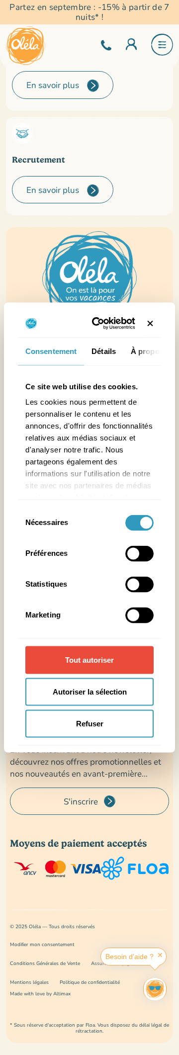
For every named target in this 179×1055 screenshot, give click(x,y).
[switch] (139, 553)
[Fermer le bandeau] (150, 323)
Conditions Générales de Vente (45, 963)
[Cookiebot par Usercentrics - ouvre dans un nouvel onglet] (101, 323)
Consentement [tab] (51, 351)
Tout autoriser (89, 659)
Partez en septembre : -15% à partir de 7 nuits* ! (89, 12)
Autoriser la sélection (90, 691)
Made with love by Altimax (40, 993)
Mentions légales (29, 982)
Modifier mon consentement (42, 944)
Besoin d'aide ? (129, 957)
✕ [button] (160, 955)
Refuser (89, 723)
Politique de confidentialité (90, 982)
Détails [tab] (103, 351)
